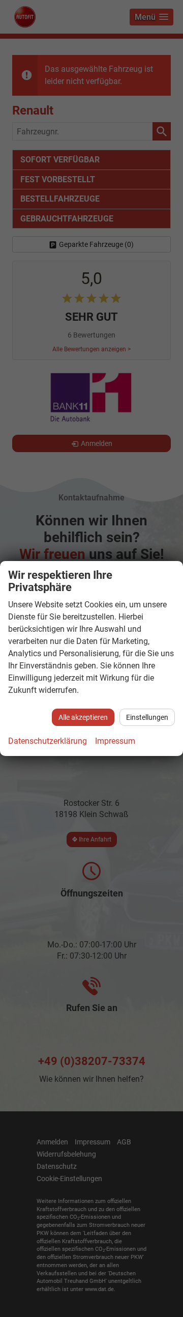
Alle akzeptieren (83, 717)
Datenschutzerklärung (47, 741)
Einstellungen (147, 717)
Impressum (115, 741)
